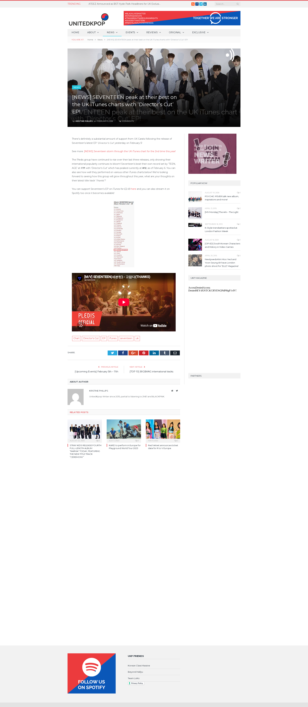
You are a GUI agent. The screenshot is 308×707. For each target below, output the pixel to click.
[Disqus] (124, 507)
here (134, 188)
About (91, 32)
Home (75, 32)
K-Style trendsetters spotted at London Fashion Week (221, 229)
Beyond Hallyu (135, 672)
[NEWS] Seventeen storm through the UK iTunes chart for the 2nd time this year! (130, 151)
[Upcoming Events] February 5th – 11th (96, 371)
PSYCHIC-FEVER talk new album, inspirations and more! (222, 198)
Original (175, 32)
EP (104, 338)
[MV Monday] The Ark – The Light (221, 212)
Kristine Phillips (84, 121)
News (110, 32)
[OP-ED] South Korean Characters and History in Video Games (222, 245)
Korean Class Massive (139, 665)
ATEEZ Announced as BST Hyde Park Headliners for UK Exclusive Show (125, 3)
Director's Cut (91, 338)
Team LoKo (134, 678)
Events (130, 32)
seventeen (126, 338)
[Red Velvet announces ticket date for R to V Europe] (163, 430)
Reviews (152, 32)
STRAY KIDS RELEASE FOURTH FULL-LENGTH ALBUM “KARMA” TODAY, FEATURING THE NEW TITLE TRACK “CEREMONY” (85, 451)
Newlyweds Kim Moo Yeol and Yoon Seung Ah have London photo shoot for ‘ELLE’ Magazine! (222, 262)
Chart (76, 338)
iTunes (112, 338)
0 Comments (127, 121)
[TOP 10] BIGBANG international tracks (151, 371)
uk (137, 338)
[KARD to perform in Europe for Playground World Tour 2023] (124, 430)
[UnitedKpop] (88, 18)
